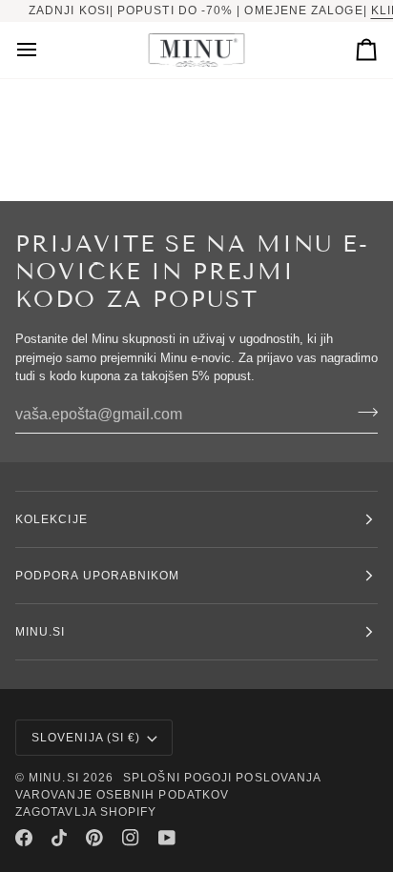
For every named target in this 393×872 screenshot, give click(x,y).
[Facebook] (23, 837)
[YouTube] (167, 837)
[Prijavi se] (362, 412)
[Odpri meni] (43, 50)
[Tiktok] (59, 837)
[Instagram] (130, 837)
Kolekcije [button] (51, 519)
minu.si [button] (40, 632)
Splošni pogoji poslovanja (222, 777)
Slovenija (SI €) (85, 737)
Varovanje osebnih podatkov (122, 794)
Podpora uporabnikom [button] (97, 575)
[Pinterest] (94, 837)
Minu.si (54, 777)
